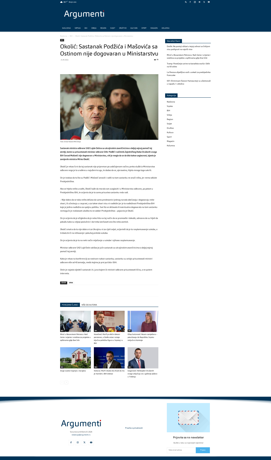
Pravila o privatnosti (134, 428)
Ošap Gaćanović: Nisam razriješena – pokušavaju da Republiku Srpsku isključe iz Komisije (142, 337)
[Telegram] (82, 66)
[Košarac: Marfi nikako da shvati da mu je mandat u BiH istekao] (109, 357)
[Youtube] (209, 2)
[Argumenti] (81, 424)
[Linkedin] (89, 66)
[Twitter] (204, 2)
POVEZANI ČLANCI (70, 305)
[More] (109, 66)
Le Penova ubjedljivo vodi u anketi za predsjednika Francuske (188, 73)
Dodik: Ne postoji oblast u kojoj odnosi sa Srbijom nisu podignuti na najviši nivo (188, 48)
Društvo (122, 28)
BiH (86, 28)
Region (103, 28)
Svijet (112, 28)
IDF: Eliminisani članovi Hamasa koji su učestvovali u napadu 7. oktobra (189, 82)
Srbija (93, 28)
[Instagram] (195, 2)
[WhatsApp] (76, 66)
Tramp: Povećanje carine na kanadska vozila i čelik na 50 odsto (188, 65)
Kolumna (165, 28)
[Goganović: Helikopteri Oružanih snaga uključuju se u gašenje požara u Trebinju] (143, 357)
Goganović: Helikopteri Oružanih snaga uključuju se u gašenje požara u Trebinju (142, 374)
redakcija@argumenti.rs (81, 435)
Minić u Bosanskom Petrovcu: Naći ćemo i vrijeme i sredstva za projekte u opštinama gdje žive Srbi (75, 337)
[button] (186, 2)
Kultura (133, 28)
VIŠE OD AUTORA (89, 305)
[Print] (102, 66)
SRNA (71, 283)
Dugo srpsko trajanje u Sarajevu (73, 371)
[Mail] (199, 2)
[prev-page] (62, 382)
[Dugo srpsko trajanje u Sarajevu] (75, 357)
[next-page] (66, 382)
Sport (144, 28)
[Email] (95, 66)
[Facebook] (190, 2)
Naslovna (66, 28)
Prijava (202, 450)
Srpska (78, 28)
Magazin (154, 28)
